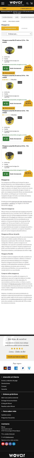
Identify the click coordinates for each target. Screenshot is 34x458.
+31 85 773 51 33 (9, 434)
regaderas (12, 203)
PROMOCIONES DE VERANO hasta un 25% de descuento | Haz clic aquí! (17, 12)
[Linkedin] (14, 444)
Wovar (11, 205)
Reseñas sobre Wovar (8, 406)
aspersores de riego (16, 201)
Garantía (4, 389)
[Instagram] (7, 444)
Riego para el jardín (13, 21)
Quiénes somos (6, 415)
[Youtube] (3, 444)
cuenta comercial (15, 299)
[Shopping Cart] (31, 3)
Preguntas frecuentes (8, 417)
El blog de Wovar (6, 403)
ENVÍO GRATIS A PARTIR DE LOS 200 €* (21, 8)
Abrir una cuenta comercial (9, 397)
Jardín (16, 17)
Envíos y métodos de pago (9, 380)
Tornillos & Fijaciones (7, 17)
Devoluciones (5, 383)
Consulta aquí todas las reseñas (16, 357)
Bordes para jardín (16, 284)
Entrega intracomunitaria (9, 400)
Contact (3, 386)
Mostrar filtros (10, 28)
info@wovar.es (9, 437)
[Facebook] (10, 444)
